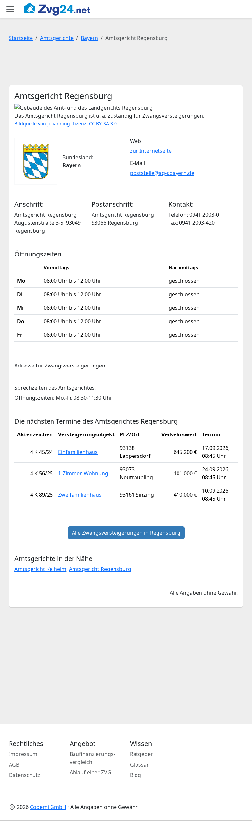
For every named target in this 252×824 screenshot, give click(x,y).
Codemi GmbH (48, 807)
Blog (135, 775)
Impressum (23, 754)
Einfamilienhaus (78, 452)
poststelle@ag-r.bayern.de (162, 173)
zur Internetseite (151, 150)
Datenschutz (24, 775)
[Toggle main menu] (10, 9)
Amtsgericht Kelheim (40, 569)
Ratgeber (141, 754)
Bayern (89, 38)
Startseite (21, 38)
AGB (14, 764)
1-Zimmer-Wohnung (83, 473)
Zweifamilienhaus (80, 494)
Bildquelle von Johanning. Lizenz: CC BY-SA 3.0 (65, 124)
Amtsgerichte (57, 38)
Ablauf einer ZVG (90, 772)
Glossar (139, 764)
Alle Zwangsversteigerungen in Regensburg (126, 532)
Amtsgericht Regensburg (100, 569)
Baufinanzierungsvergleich (92, 758)
